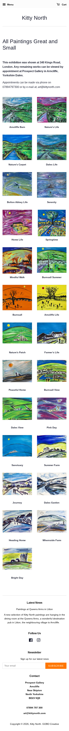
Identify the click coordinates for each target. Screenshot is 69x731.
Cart (63, 4)
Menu (10, 4)
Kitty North (34, 18)
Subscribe (56, 665)
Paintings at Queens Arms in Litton (34, 609)
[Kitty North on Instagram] (38, 641)
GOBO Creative (50, 724)
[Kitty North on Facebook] (31, 641)
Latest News (34, 602)
